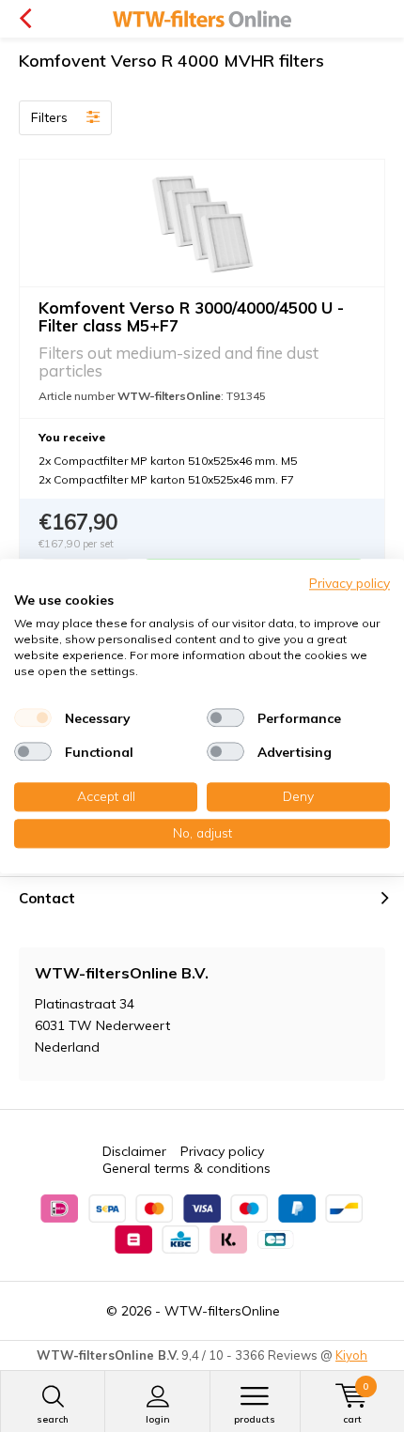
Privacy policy (222, 1151)
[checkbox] (33, 718)
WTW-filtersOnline (222, 1310)
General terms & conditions (186, 1168)
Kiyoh (351, 1355)
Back (25, 19)
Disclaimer (134, 1151)
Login (158, 1419)
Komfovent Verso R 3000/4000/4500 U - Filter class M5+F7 (191, 316)
